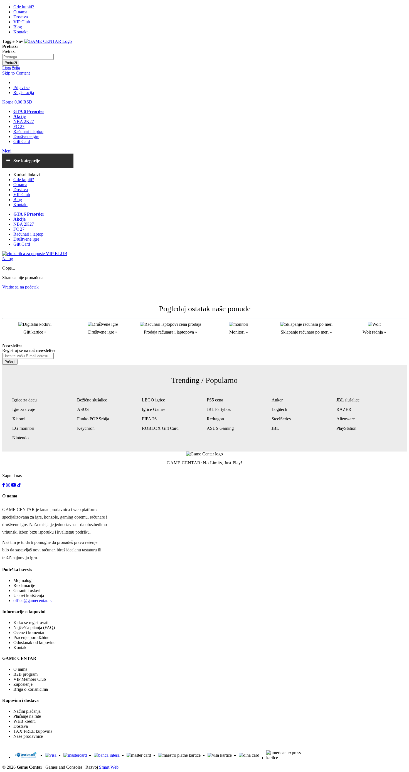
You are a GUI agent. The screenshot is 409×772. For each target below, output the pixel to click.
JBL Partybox (219, 409)
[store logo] (48, 41)
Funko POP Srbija (93, 418)
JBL (275, 428)
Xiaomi (18, 418)
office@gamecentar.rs (32, 600)
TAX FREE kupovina (32, 731)
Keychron (86, 428)
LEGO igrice (153, 400)
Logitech (279, 409)
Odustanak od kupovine (34, 642)
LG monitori (23, 428)
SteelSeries (281, 418)
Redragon (215, 418)
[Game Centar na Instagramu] (8, 485)
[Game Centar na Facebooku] (4, 485)
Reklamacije (24, 585)
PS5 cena (215, 400)
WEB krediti (24, 721)
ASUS (83, 409)
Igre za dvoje (23, 409)
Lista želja (11, 68)
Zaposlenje (23, 684)
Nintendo (20, 437)
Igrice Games (153, 409)
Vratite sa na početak (20, 287)
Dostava (20, 726)
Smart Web (109, 767)
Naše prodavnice (28, 736)
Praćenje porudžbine (31, 637)
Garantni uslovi (26, 590)
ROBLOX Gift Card (160, 428)
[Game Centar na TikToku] (19, 485)
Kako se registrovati (30, 622)
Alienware (345, 418)
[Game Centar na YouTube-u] (14, 485)
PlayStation (346, 428)
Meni (6, 151)
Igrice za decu (24, 400)
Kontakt (20, 647)
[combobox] (28, 57)
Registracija (23, 92)
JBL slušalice (347, 400)
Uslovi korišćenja (28, 595)
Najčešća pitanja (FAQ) (34, 627)
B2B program (25, 674)
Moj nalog (22, 580)
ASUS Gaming (220, 428)
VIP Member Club (29, 679)
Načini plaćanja (27, 711)
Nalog (7, 258)
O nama (20, 669)
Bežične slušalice (92, 400)
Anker (277, 400)
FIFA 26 (149, 418)
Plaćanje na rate (27, 716)
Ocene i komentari (29, 632)
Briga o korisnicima (30, 689)
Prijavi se (21, 87)
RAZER (343, 409)
